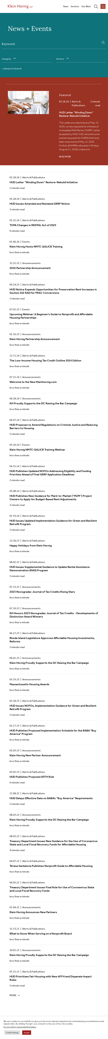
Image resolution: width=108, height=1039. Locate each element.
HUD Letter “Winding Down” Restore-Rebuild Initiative (76, 114)
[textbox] (8, 59)
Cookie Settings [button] (12, 1033)
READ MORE (65, 156)
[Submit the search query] (103, 42)
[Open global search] (97, 6)
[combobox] (27, 59)
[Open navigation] (103, 6)
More (13, 995)
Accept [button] (26, 1033)
